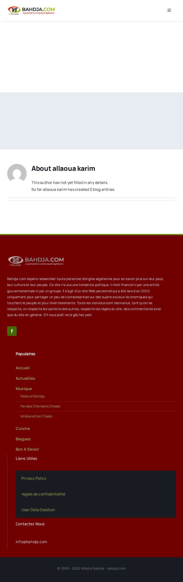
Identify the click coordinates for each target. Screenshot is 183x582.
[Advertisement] (91, 56)
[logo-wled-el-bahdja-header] (32, 6)
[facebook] (12, 331)
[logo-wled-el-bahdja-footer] (37, 256)
